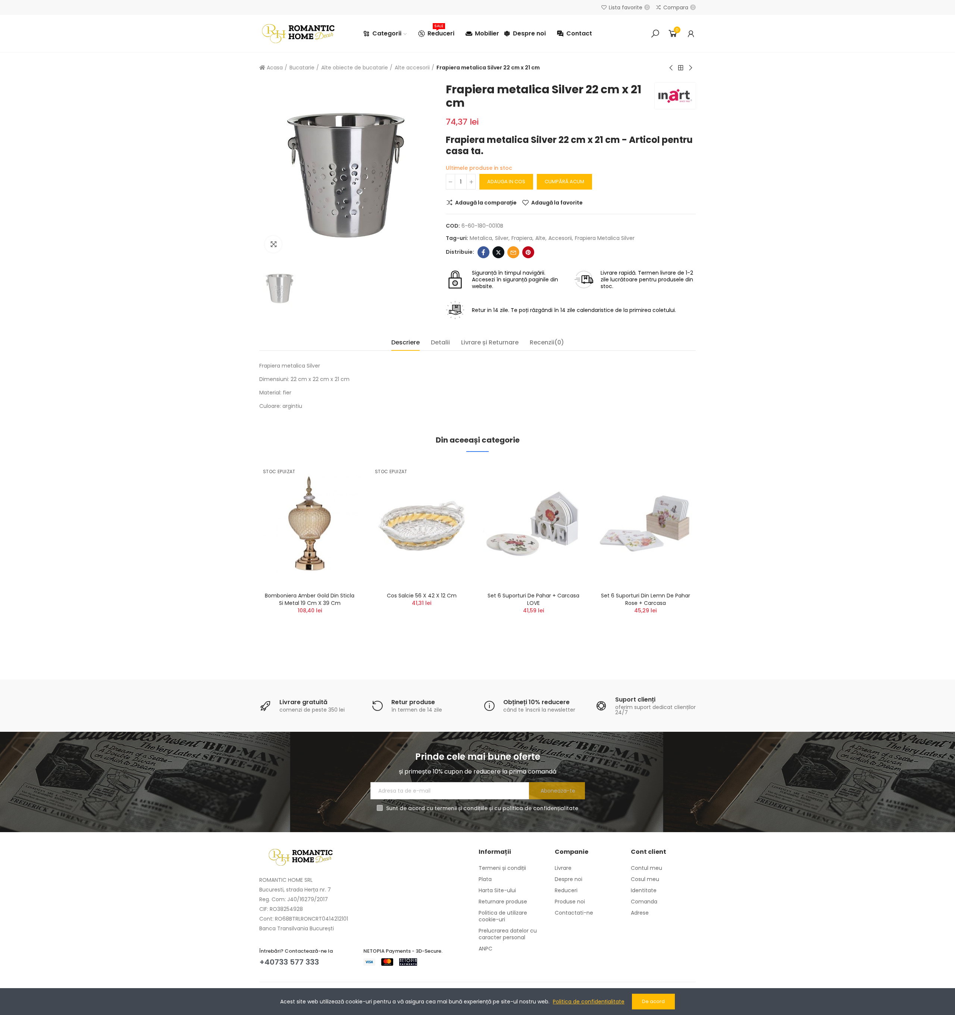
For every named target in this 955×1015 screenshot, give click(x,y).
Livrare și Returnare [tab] (490, 342)
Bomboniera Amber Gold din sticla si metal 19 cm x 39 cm (309, 599)
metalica (481, 238)
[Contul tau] (691, 33)
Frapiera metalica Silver (605, 238)
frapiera (521, 238)
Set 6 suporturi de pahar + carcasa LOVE (533, 599)
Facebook (483, 252)
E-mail (513, 252)
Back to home (681, 68)
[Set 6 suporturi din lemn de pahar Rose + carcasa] (645, 523)
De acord (653, 1001)
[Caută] (655, 33)
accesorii (560, 238)
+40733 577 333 (289, 962)
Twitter (498, 252)
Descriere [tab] (405, 342)
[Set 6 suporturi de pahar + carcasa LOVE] (533, 523)
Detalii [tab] (440, 342)
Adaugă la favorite (557, 202)
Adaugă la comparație (486, 202)
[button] (238, 557)
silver (501, 238)
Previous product (671, 68)
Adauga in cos (506, 181)
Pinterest (528, 252)
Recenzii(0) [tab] (547, 342)
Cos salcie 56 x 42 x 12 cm (422, 595)
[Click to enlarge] (273, 244)
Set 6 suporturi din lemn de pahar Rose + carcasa (645, 599)
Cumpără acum (564, 181)
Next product (690, 68)
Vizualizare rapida (341, 504)
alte (540, 238)
